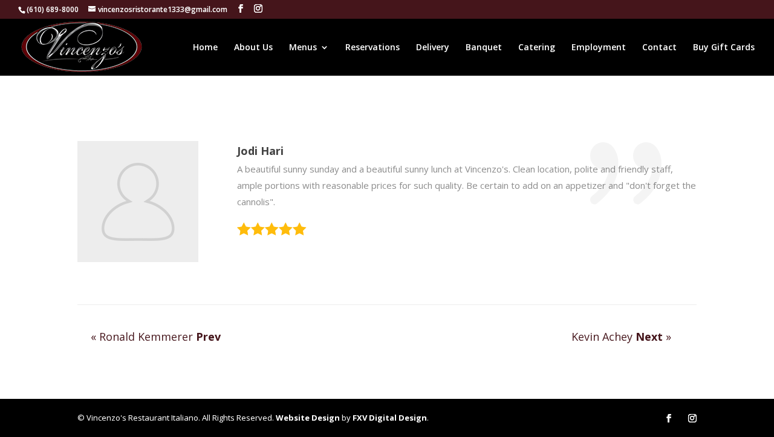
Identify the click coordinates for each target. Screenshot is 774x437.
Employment (598, 48)
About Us (253, 48)
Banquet (484, 48)
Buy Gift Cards (724, 48)
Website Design (308, 417)
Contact (659, 48)
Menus (303, 48)
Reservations (372, 48)
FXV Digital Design (390, 417)
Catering (536, 48)
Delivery (432, 48)
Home (205, 48)
